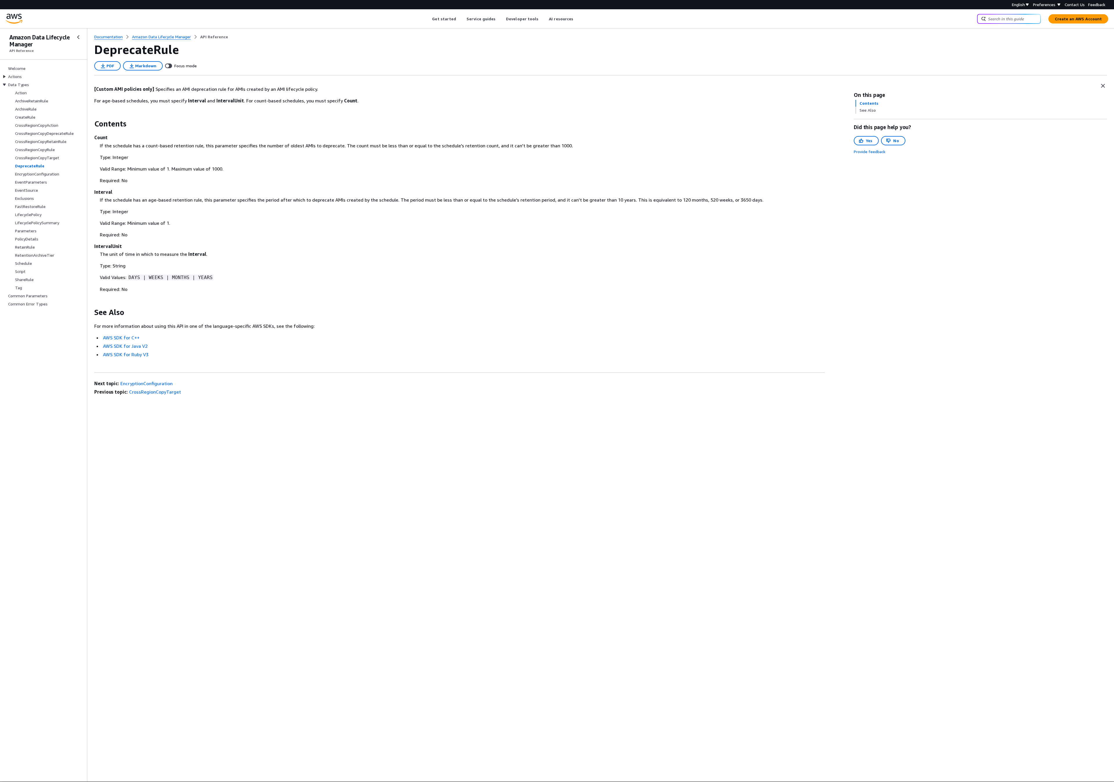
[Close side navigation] (78, 37)
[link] (214, 37)
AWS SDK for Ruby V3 (126, 354)
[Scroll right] (577, 18)
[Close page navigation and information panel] (1103, 85)
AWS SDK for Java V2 (125, 346)
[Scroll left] (427, 18)
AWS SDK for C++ (121, 338)
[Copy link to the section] (89, 124)
